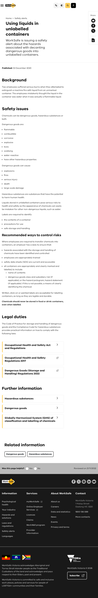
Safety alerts (21, 18)
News (53, 516)
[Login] (73, 5)
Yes (31, 468)
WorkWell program (35, 525)
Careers (55, 506)
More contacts (82, 516)
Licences (30, 514)
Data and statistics (60, 511)
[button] (2, 5)
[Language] (56, 5)
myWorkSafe (32, 501)
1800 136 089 (81, 511)
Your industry (8, 509)
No (39, 468)
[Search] (67, 5)
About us (55, 501)
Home (9, 18)
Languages (7, 536)
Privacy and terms (60, 527)
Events (54, 522)
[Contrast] (62, 5)
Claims (29, 520)
